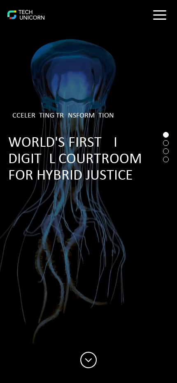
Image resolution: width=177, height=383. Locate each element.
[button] (160, 15)
